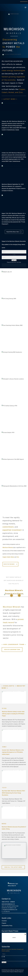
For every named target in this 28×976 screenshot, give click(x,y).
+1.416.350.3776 (6, 911)
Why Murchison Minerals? (14, 580)
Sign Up (14, 260)
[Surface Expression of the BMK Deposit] (14, 471)
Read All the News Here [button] (12, 232)
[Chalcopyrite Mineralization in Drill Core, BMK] (14, 497)
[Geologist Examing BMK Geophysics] (14, 363)
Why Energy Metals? (14, 577)
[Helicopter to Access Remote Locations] (14, 390)
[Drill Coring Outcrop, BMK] (14, 310)
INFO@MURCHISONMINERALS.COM (10, 909)
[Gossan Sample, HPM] (14, 444)
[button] (25, 7)
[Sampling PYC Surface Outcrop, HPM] (14, 417)
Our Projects (14, 583)
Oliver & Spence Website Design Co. (15, 971)
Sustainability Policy (7, 925)
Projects (4, 923)
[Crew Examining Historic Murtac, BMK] (14, 337)
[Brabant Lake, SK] (14, 283)
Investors (4, 920)
